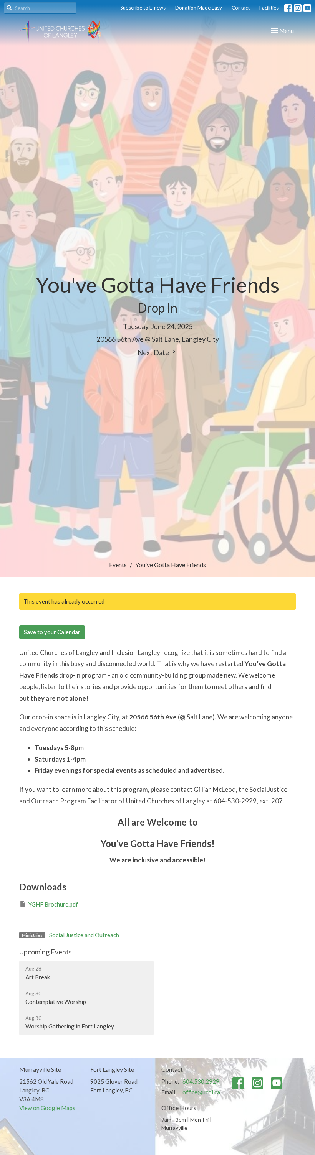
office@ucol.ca (201, 1092)
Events (118, 564)
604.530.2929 (200, 1081)
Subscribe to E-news (143, 8)
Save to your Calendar (52, 632)
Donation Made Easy (198, 8)
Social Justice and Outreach (84, 934)
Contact (241, 8)
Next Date (154, 352)
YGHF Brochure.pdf (53, 904)
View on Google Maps (47, 1107)
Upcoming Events (45, 952)
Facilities (269, 8)
